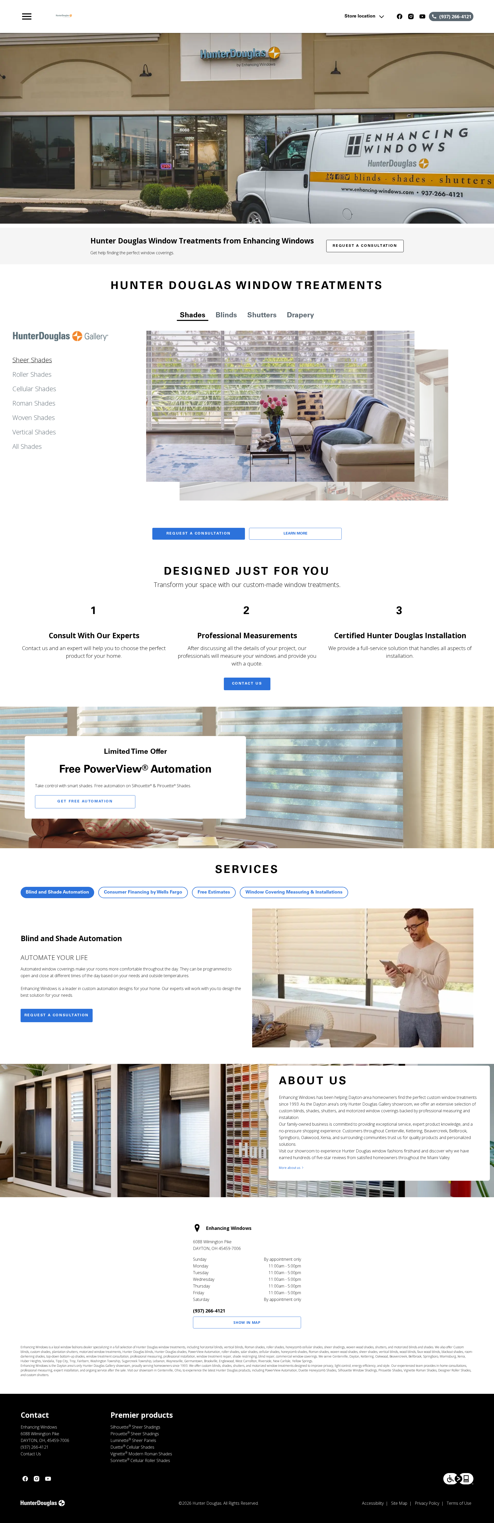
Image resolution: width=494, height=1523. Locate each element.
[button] (27, 16)
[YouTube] (422, 16)
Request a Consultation (365, 246)
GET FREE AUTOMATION (85, 801)
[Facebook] (399, 16)
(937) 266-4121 (209, 1311)
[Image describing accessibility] (458, 1479)
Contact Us (247, 684)
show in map (247, 1322)
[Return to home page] (127, 16)
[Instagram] (411, 16)
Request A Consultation (198, 534)
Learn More (295, 534)
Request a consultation (56, 1015)
